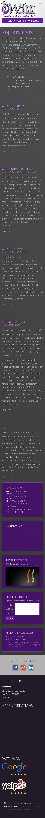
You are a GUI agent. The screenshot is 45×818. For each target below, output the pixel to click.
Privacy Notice (28, 809)
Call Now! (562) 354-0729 (22, 21)
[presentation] (8, 803)
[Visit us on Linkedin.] (31, 667)
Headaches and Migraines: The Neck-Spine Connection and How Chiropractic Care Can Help (25, 645)
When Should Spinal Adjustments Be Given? (24, 80)
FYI (8, 89)
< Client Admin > (8, 813)
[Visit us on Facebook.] (15, 667)
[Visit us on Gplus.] (23, 667)
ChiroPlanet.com (26, 803)
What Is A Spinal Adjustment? (18, 77)
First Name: (10, 605)
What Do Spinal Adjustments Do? (20, 83)
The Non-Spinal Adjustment (18, 86)
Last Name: (10, 609)
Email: (8, 613)
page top (7, 151)
